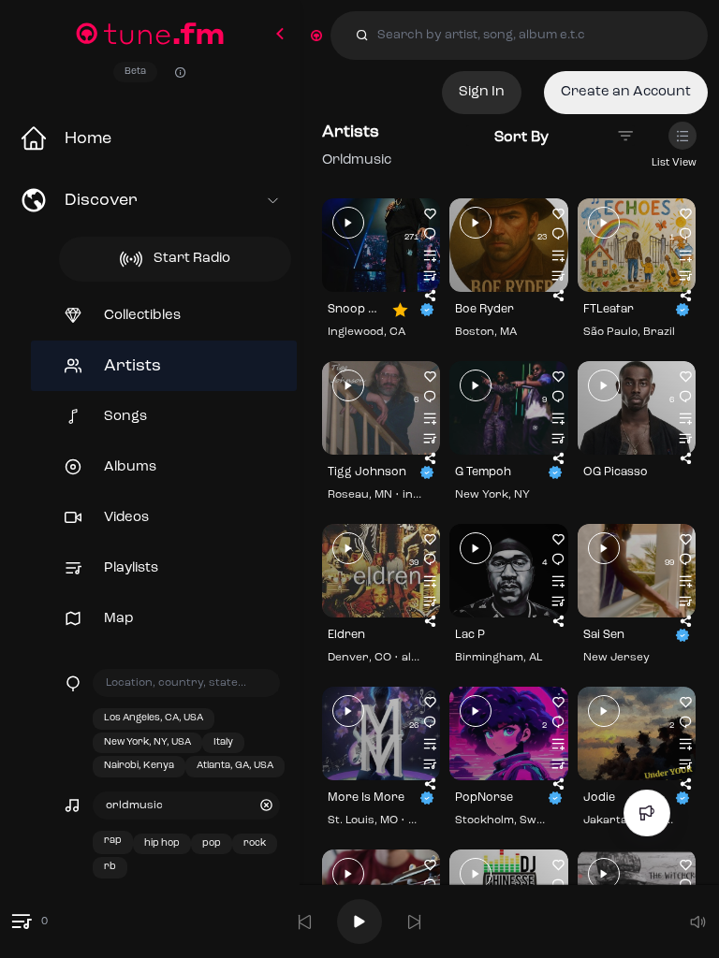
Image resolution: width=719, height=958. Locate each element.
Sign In (482, 92)
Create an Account (626, 92)
